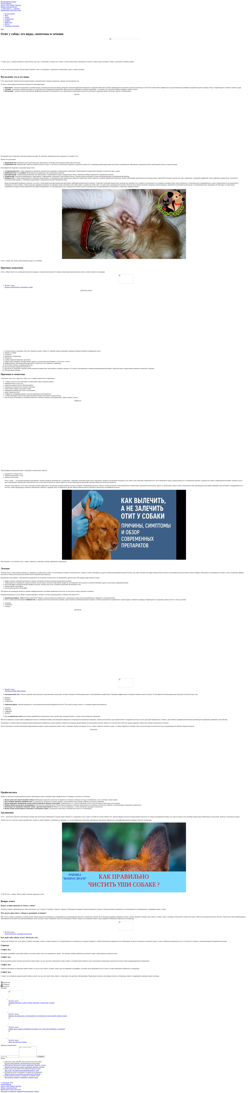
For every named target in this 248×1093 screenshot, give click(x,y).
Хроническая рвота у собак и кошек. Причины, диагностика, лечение (32, 1003)
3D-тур (7, 24)
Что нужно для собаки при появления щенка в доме (22, 1070)
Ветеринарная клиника (8, 1)
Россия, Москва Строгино (11, 5)
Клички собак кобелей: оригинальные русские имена (22, 1063)
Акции (7, 17)
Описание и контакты (12, 26)
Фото (6, 15)
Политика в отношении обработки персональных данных (20, 1091)
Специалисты (9, 19)
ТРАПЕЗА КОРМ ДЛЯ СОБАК (15, 691)
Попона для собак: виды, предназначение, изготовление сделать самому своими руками (38, 1016)
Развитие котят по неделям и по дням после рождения (22, 1074)
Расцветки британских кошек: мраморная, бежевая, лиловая (24, 1067)
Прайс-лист (8, 22)
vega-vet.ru (5, 1082)
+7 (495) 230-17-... (10, 8)
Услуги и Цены (10, 13)
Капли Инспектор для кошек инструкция (18, 934)
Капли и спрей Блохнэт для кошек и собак (19, 287)
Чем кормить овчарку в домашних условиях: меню (21, 1077)
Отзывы (7, 20)
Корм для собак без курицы (18, 1042)
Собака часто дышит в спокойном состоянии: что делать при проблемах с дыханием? (37, 1029)
